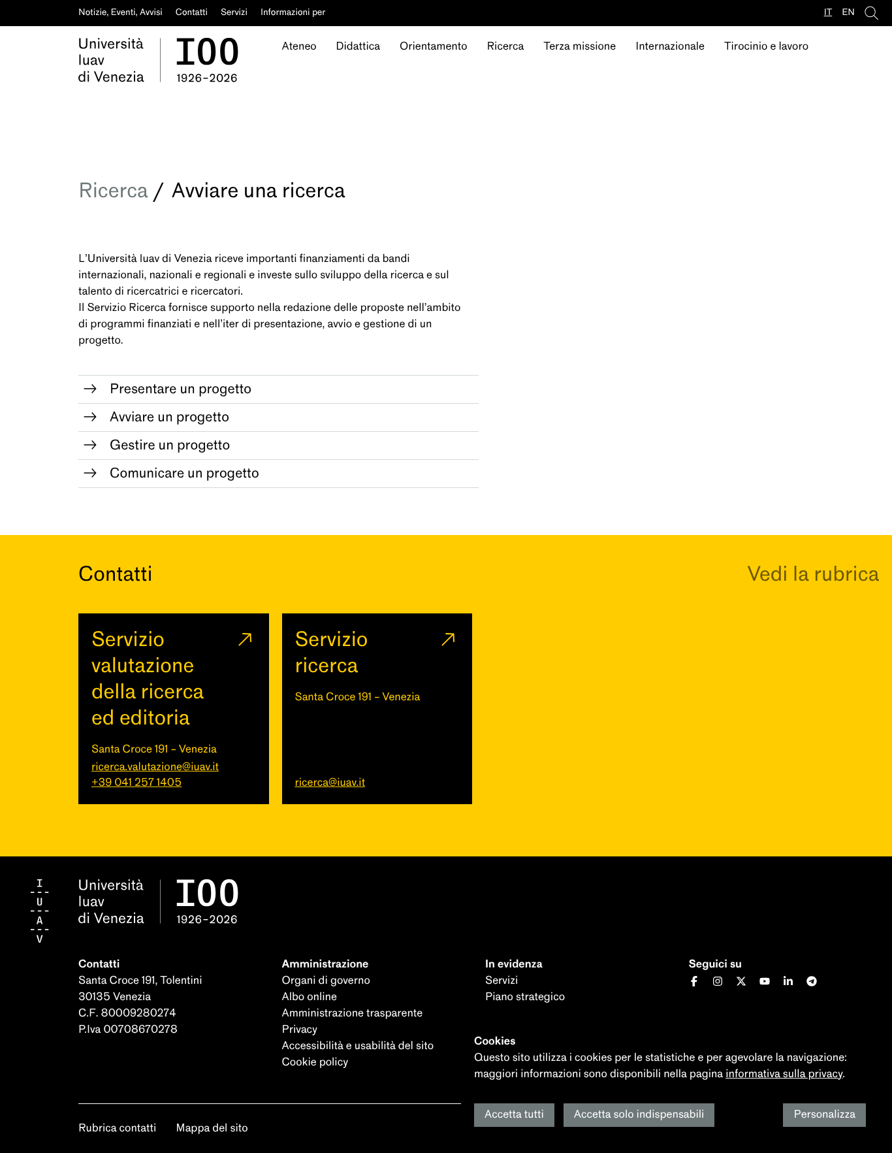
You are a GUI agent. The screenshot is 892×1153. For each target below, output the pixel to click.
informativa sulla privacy (783, 1074)
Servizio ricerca (331, 652)
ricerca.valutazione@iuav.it (155, 767)
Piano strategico (525, 997)
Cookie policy (315, 1062)
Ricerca (113, 190)
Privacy (299, 1030)
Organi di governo (326, 981)
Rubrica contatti (117, 1128)
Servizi (501, 981)
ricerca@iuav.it (330, 783)
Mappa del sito (211, 1128)
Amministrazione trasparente (352, 1013)
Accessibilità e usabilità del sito (358, 1046)
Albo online (309, 997)
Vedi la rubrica (813, 574)
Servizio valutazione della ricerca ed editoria (147, 678)
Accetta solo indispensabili (639, 1115)
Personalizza (824, 1115)
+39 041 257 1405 (136, 783)
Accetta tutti (514, 1115)
